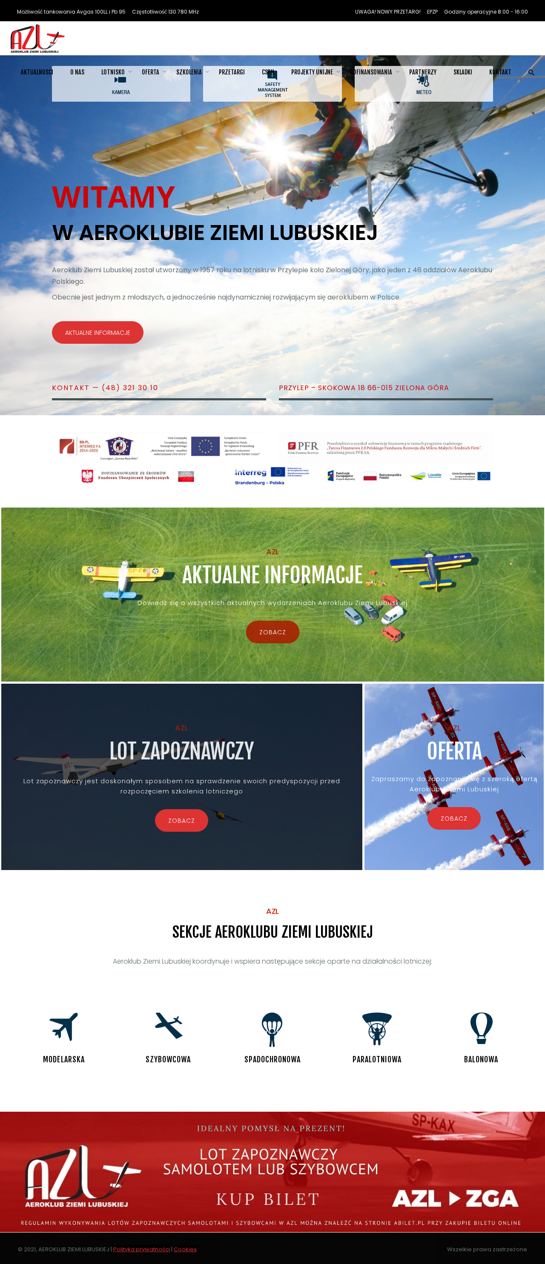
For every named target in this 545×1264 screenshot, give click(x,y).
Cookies (185, 1249)
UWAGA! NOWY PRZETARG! (388, 11)
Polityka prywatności (141, 1249)
